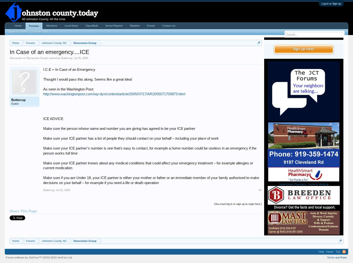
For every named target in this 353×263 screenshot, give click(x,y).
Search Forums (18, 31)
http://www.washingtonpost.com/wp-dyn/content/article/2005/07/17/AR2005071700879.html (114, 94)
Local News (71, 25)
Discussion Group (37, 58)
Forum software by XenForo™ (39, 257)
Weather (135, 25)
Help (321, 251)
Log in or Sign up (331, 3)
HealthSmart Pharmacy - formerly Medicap (304, 184)
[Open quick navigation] (258, 42)
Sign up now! (304, 49)
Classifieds (91, 25)
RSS (344, 251)
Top (338, 251)
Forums (34, 25)
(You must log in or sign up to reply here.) (238, 204)
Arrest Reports (114, 25)
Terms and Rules (337, 257)
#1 (260, 190)
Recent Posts (40, 31)
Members (51, 25)
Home (18, 25)
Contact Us (169, 25)
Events (151, 25)
